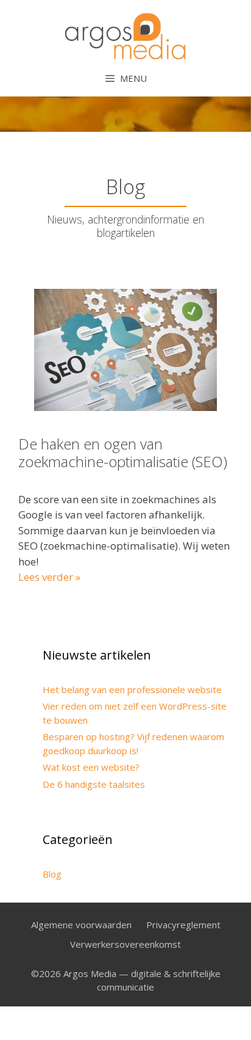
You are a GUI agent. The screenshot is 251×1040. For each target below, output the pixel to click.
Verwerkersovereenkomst (125, 944)
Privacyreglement (183, 924)
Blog (52, 874)
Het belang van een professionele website (132, 689)
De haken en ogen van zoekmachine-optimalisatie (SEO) (122, 452)
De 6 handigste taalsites (94, 784)
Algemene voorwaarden (81, 924)
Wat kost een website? (91, 767)
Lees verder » (49, 577)
